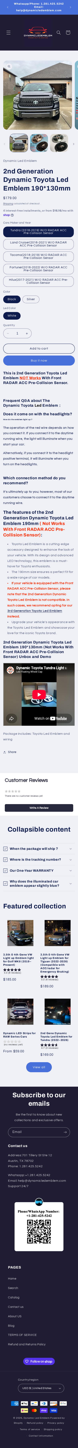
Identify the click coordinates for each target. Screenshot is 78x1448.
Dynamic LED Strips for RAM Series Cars (19, 1035)
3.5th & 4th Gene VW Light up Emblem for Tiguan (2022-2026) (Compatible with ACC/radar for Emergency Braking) (55, 963)
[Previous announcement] (7, 7)
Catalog (13, 1297)
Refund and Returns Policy (27, 1344)
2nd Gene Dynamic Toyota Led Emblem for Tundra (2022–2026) (56, 1037)
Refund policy (35, 1423)
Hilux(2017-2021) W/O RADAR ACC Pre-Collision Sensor (38, 281)
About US (15, 1316)
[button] (8, 32)
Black (12, 299)
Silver (31, 299)
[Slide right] (73, 144)
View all (39, 1067)
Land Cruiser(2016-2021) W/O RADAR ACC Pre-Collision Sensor (38, 244)
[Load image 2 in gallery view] (39, 143)
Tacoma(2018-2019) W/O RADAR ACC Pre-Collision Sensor (38, 256)
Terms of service (30, 1429)
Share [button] (12, 752)
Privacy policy (55, 1423)
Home (12, 1278)
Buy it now (39, 360)
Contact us (15, 1306)
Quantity (9, 325)
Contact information (41, 1436)
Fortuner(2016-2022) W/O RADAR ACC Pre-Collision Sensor (38, 269)
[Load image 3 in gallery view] (59, 143)
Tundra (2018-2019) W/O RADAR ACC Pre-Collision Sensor (38, 232)
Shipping (8, 204)
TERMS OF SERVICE (22, 1335)
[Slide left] (4, 144)
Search (13, 1288)
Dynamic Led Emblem (37, 1418)
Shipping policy (53, 1429)
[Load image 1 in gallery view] (19, 143)
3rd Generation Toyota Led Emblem (34, 610)
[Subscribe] (65, 1132)
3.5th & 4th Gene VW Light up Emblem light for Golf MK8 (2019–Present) (18, 959)
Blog (11, 1325)
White (12, 315)
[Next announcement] (70, 7)
